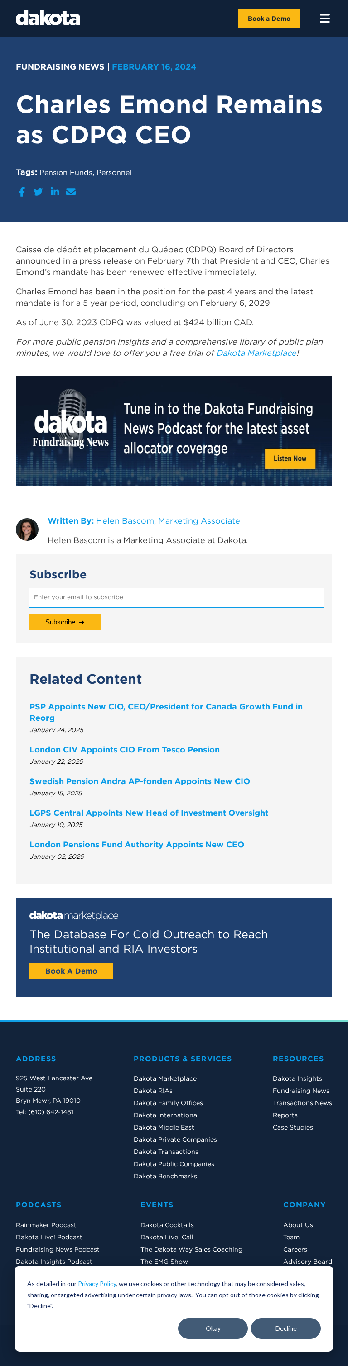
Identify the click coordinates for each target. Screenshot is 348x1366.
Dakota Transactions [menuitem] (166, 1152)
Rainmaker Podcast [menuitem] (46, 1225)
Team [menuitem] (291, 1237)
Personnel (114, 172)
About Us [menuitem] (298, 1225)
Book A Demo (71, 970)
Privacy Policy (97, 1283)
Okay (213, 1328)
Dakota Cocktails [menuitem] (167, 1225)
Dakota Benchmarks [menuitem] (165, 1176)
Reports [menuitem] (285, 1115)
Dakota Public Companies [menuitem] (174, 1164)
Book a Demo (269, 18)
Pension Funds (65, 172)
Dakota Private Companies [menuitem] (175, 1139)
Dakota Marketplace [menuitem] (165, 1078)
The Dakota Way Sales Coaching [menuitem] (191, 1249)
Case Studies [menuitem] (293, 1127)
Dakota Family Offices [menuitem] (168, 1103)
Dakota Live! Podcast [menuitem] (49, 1237)
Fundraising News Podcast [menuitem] (58, 1249)
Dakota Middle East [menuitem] (164, 1127)
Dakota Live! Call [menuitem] (166, 1237)
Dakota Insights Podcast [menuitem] (54, 1261)
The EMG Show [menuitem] (164, 1261)
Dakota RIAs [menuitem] (153, 1091)
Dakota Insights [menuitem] (297, 1078)
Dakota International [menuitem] (166, 1115)
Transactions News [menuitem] (302, 1103)
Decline (286, 1328)
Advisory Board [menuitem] (307, 1261)
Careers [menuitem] (295, 1249)
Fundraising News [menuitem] (301, 1091)
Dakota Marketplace (256, 353)
